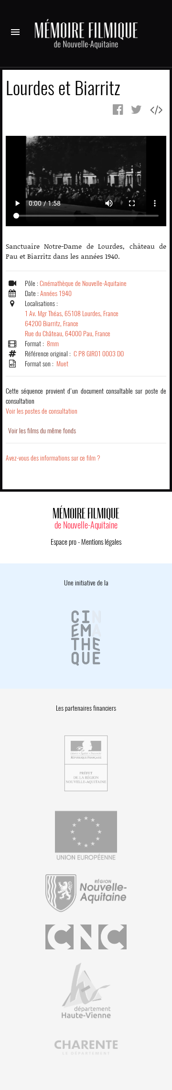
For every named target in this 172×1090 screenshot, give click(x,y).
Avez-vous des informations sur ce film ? (53, 457)
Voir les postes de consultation (86, 401)
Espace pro (63, 542)
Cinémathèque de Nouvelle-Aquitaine (83, 283)
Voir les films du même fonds (42, 430)
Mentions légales (101, 542)
